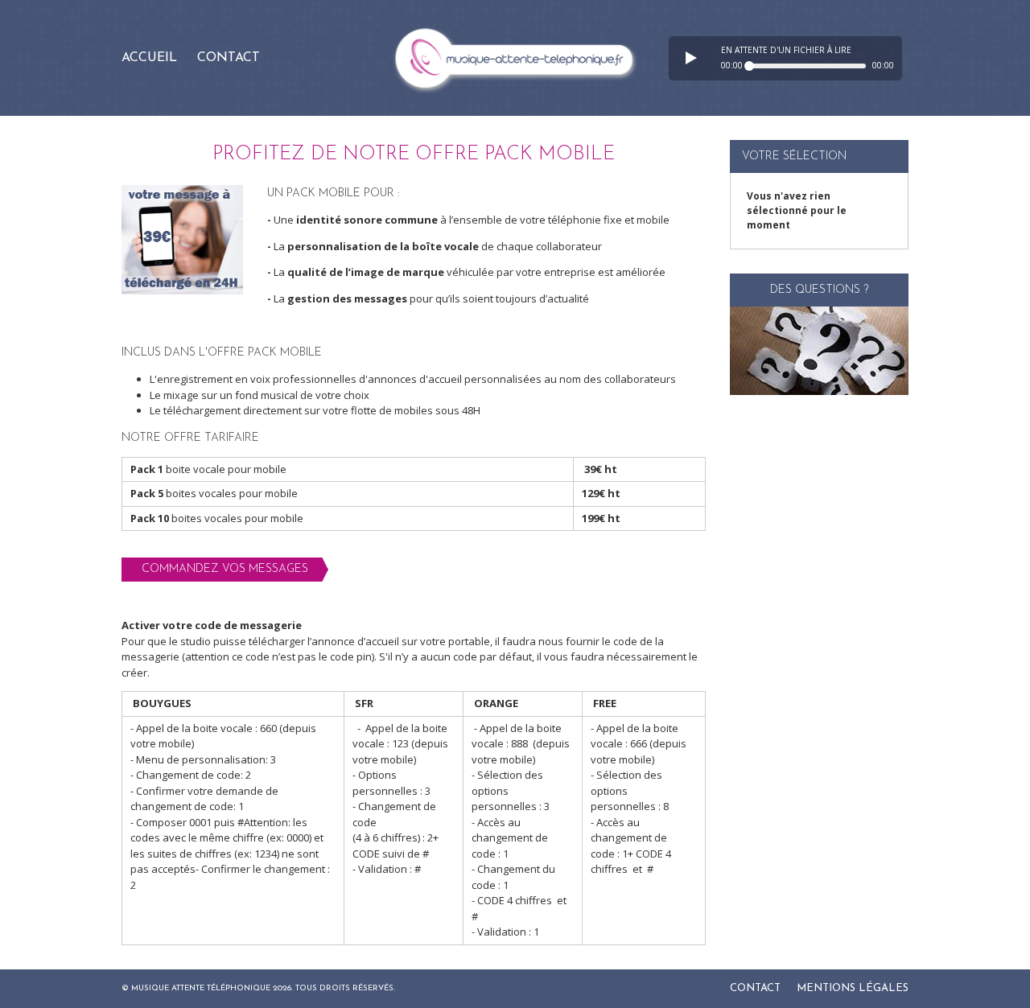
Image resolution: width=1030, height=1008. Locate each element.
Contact (228, 57)
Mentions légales (852, 988)
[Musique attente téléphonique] (515, 58)
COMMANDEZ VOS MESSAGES (225, 569)
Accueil (149, 57)
